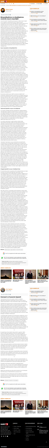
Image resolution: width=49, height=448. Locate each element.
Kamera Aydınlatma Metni (31, 426)
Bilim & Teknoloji (17, 431)
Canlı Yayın (46, 3)
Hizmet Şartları (29, 428)
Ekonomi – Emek (17, 430)
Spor (15, 433)
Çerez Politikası (29, 430)
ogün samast (13, 249)
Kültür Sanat (16, 428)
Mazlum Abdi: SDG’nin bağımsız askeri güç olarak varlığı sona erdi (39, 24)
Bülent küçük (7, 249)
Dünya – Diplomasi (17, 426)
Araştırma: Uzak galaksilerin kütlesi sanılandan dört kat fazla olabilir (37, 12)
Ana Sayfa (3, 5)
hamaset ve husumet (8, 380)
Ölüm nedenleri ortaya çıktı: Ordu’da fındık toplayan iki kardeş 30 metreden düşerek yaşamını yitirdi (39, 30)
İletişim (27, 439)
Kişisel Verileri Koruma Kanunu (30, 436)
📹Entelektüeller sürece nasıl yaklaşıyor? (38, 16)
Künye (27, 438)
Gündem (7, 5)
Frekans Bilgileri (39, 3)
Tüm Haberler (32, 3)
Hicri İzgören (16, 380)
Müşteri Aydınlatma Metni (30, 432)
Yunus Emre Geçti (19, 249)
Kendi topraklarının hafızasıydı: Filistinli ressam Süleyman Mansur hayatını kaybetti (39, 20)
